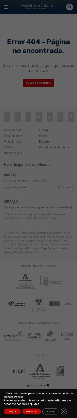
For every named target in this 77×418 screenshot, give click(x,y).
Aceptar (12, 411)
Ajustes (50, 411)
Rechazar (31, 411)
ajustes (34, 404)
